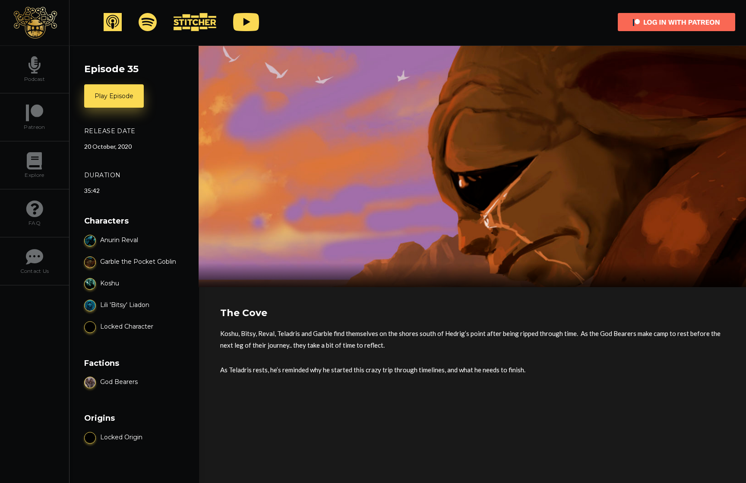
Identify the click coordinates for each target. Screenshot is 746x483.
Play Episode (114, 96)
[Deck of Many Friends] (34, 22)
